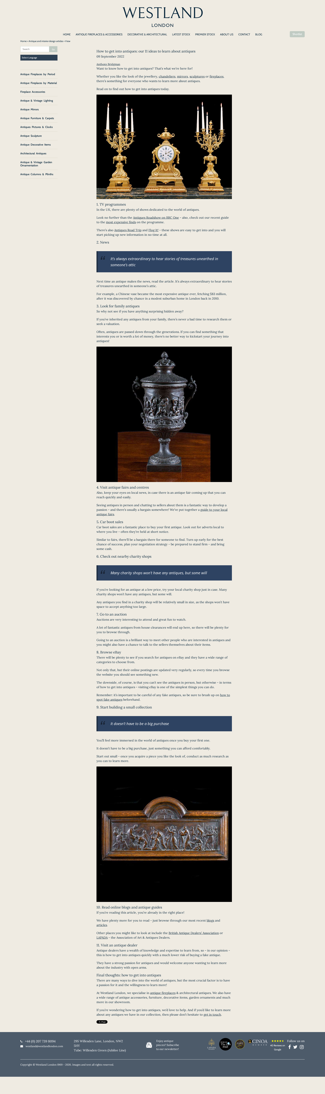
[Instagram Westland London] (302, 1047)
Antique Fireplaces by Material (38, 83)
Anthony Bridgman (108, 64)
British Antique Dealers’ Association (194, 933)
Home (23, 41)
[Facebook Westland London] (290, 1047)
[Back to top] (318, 1087)
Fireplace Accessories (32, 91)
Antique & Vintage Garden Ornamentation (36, 164)
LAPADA (102, 937)
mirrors (182, 76)
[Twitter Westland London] (296, 1047)
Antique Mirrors (29, 109)
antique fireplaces (163, 993)
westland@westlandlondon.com (44, 1046)
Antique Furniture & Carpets (37, 118)
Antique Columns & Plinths (36, 174)
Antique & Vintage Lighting (36, 100)
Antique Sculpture (31, 135)
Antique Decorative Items (35, 144)
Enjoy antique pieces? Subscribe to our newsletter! (167, 1045)
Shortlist (297, 34)
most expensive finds (121, 222)
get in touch (212, 1014)
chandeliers (167, 76)
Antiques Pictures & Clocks (36, 127)
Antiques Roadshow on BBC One (156, 218)
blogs (210, 920)
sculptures (197, 76)
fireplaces (216, 76)
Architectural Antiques (33, 153)
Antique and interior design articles (46, 41)
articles (101, 925)
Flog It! (153, 230)
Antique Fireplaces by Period (37, 74)
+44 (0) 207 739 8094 (40, 1041)
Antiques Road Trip (128, 230)
